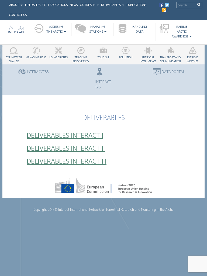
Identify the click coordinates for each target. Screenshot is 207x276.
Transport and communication (170, 59)
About (14, 5)
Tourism (103, 57)
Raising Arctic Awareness (180, 31)
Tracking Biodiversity (81, 59)
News (74, 5)
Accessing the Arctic (54, 29)
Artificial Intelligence (148, 59)
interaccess (38, 72)
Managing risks (36, 57)
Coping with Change (14, 59)
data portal (173, 72)
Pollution (126, 57)
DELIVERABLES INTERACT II (66, 148)
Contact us (18, 15)
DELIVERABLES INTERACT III (66, 161)
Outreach (88, 5)
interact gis (103, 84)
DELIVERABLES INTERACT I (65, 136)
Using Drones (58, 57)
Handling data (139, 29)
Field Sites (32, 5)
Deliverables (111, 5)
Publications (136, 5)
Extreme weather (193, 59)
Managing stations (97, 29)
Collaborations (55, 5)
